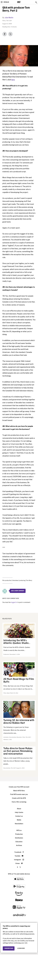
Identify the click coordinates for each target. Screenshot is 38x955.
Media (19, 820)
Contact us (19, 816)
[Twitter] (10, 34)
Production (19, 834)
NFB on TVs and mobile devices (19, 874)
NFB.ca (18, 830)
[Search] (36, 2)
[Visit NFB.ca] (22, 2)
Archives (19, 845)
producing (22, 580)
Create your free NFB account (19, 787)
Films (4, 21)
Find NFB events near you (19, 794)
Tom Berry (29, 580)
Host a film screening (19, 802)
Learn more (21, 948)
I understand (8, 948)
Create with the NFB (19, 798)
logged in (14, 602)
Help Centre (19, 812)
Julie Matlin (9, 18)
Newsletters (19, 824)
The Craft (9, 21)
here (13, 80)
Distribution (19, 838)
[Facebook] (4, 34)
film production (6, 580)
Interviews (15, 580)
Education (18, 842)
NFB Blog (6, 2)
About (19, 809)
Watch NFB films (19, 791)
